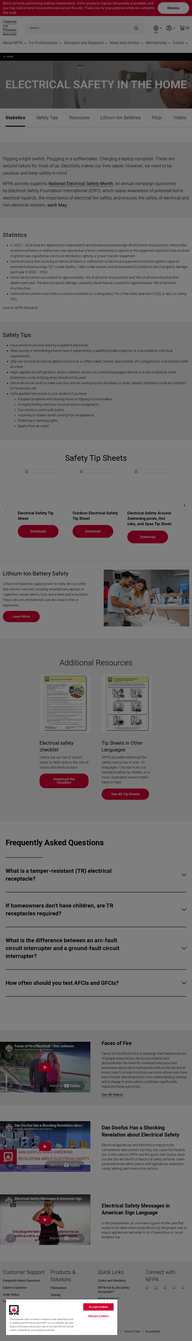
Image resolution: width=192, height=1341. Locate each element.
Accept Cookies (98, 1307)
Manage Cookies (98, 1315)
